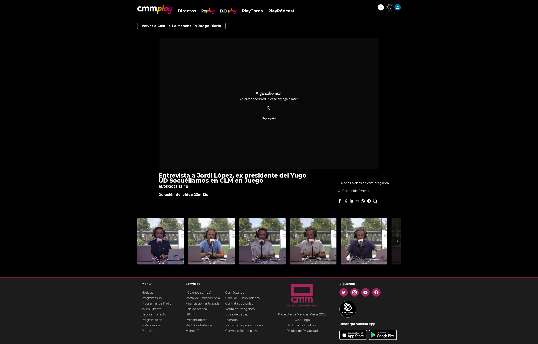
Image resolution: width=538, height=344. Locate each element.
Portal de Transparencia (203, 298)
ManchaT (192, 331)
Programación (151, 320)
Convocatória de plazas (242, 331)
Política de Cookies (302, 325)
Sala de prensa (196, 309)
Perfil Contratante (199, 325)
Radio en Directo (153, 314)
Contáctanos (234, 292)
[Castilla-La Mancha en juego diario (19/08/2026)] (262, 241)
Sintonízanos (150, 325)
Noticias (147, 292)
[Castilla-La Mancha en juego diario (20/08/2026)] (211, 241)
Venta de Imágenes (239, 309)
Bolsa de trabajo (237, 314)
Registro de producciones (244, 325)
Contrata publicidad (239, 303)
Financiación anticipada (202, 303)
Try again (269, 118)
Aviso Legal (302, 320)
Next (396, 241)
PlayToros (252, 11)
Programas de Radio (156, 303)
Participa (147, 331)
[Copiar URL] (269, 108)
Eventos (231, 320)
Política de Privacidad (302, 331)
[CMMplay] (155, 9)
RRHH (190, 314)
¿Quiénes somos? (199, 292)
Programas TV (151, 298)
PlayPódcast (281, 11)
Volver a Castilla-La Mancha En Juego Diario (181, 26)
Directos (187, 11)
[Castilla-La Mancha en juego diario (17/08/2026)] (364, 241)
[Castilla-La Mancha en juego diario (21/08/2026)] (160, 241)
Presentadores (196, 320)
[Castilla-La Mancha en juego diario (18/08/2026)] (313, 241)
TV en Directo (151, 309)
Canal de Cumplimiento (242, 298)
